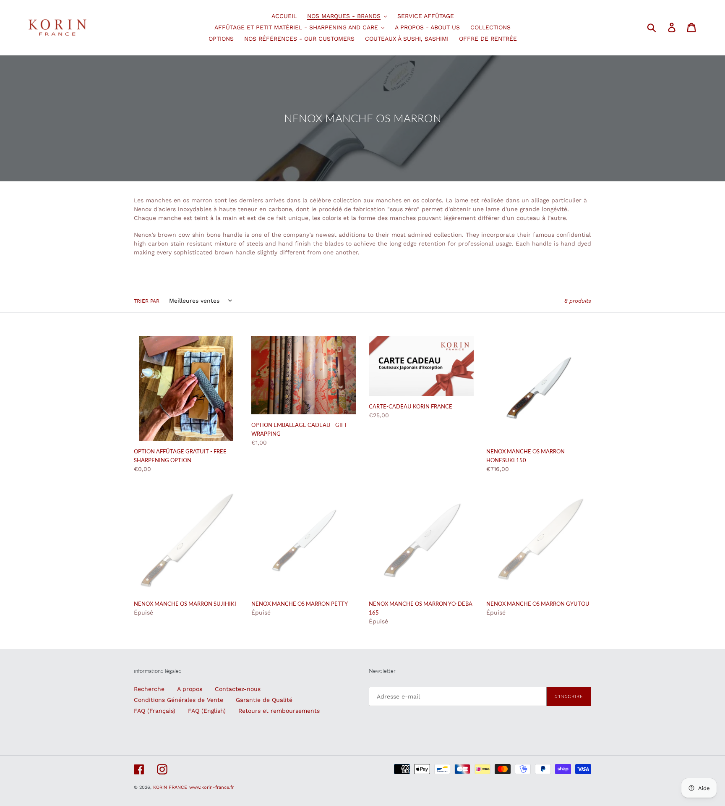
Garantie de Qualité (264, 699)
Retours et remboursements (279, 710)
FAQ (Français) (154, 710)
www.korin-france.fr (211, 787)
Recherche (149, 689)
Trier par (146, 301)
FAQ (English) (207, 710)
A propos (189, 689)
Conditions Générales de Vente (178, 699)
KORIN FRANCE (170, 787)
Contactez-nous (238, 689)
